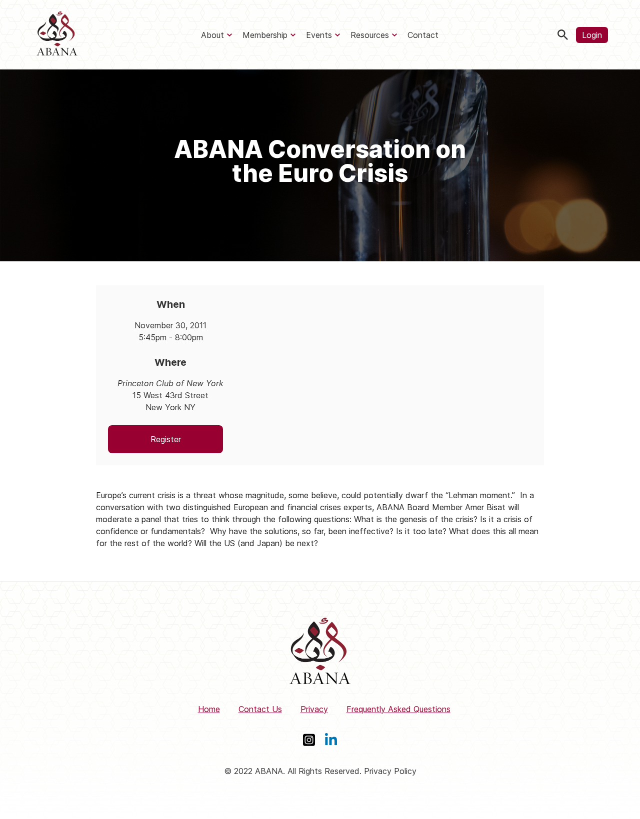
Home (209, 709)
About (212, 35)
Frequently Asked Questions (398, 709)
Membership (265, 35)
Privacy (314, 709)
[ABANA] (57, 34)
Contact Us (260, 709)
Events (319, 35)
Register (165, 439)
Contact (423, 35)
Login (592, 35)
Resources (369, 35)
